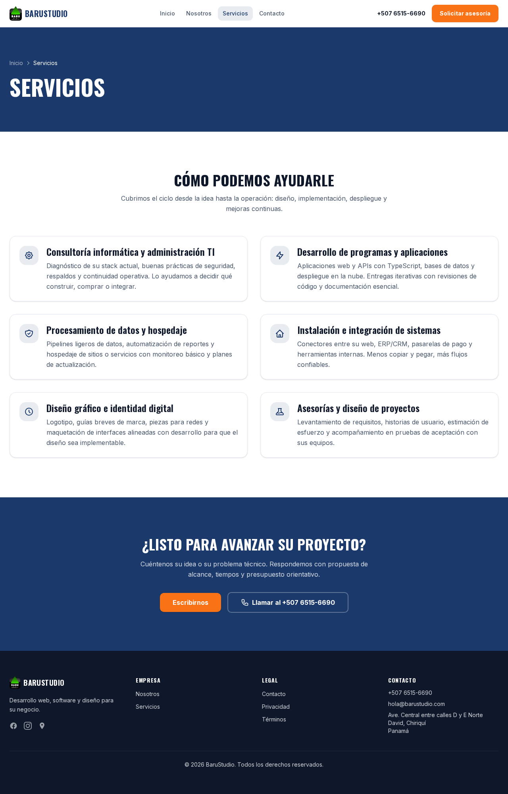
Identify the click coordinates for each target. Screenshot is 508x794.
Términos (274, 719)
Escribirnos (190, 602)
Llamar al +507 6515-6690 (293, 602)
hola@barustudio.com (416, 703)
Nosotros (199, 13)
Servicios (235, 13)
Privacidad (276, 706)
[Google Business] (42, 726)
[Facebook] (13, 726)
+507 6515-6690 (401, 13)
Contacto (272, 13)
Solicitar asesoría (465, 13)
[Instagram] (28, 726)
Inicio (167, 13)
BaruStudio (46, 13)
